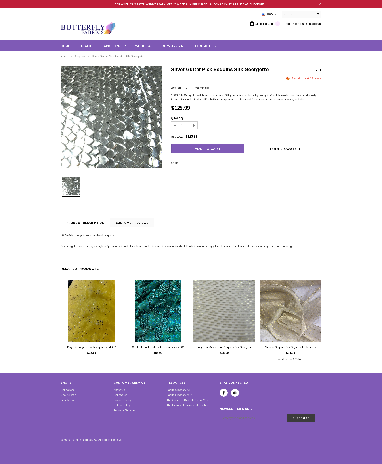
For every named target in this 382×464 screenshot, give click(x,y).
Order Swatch (285, 149)
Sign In (290, 23)
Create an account (309, 23)
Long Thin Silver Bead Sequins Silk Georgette (224, 347)
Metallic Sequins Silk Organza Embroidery (290, 347)
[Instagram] (235, 393)
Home (64, 56)
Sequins (80, 56)
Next (320, 69)
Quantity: (177, 118)
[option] (111, 117)
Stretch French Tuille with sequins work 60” (158, 347)
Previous (316, 69)
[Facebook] (224, 393)
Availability (179, 87)
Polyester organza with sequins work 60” (91, 347)
